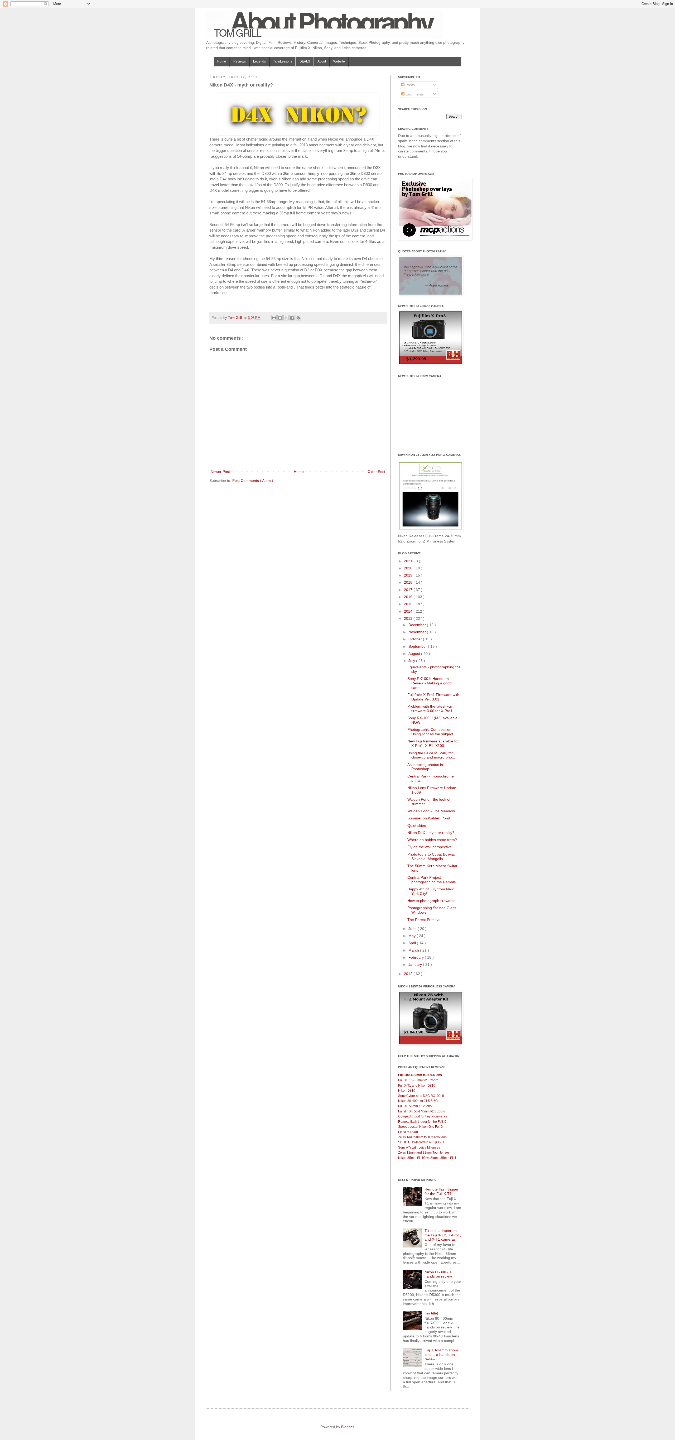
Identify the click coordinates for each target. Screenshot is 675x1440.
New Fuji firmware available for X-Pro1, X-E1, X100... (433, 743)
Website (339, 61)
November (417, 632)
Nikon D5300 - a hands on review (438, 1274)
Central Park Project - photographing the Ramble (431, 879)
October (415, 639)
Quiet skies (416, 825)
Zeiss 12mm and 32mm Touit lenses (424, 1152)
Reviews (239, 61)
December (417, 625)
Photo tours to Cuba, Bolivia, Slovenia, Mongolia (431, 856)
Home (221, 61)
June (413, 929)
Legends (259, 61)
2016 (408, 597)
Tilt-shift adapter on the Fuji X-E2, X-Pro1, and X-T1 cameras (443, 1235)
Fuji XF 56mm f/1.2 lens (415, 1106)
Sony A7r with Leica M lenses (419, 1147)
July (412, 661)
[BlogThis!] (280, 317)
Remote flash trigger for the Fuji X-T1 (442, 1191)
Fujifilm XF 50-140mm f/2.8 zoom (421, 1111)
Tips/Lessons (282, 61)
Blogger (347, 1427)
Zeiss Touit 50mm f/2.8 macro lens (422, 1137)
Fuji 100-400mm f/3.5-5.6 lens (420, 1075)
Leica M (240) (408, 1132)
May (412, 936)
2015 (408, 604)
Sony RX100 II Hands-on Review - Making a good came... (429, 683)
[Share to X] (286, 317)
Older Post (376, 471)
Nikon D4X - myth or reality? (430, 833)
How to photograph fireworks (431, 901)
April (412, 943)
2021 (408, 561)
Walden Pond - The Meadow (431, 811)
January (415, 964)
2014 (408, 611)
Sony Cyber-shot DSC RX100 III (421, 1096)
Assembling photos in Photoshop (425, 766)
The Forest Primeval (424, 920)
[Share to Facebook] (292, 317)
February (416, 957)
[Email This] (274, 317)
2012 (408, 974)
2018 (408, 582)
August (414, 653)
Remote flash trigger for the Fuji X (422, 1122)
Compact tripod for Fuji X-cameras (422, 1116)
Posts (409, 85)
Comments (414, 94)
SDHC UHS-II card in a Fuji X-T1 (421, 1142)
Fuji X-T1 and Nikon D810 (416, 1085)
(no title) (431, 1313)
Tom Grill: (236, 318)
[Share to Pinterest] (298, 317)
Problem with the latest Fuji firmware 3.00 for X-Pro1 (429, 708)
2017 (408, 590)
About (321, 61)
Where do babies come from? (432, 840)
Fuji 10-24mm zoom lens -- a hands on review (441, 1354)
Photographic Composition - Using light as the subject (430, 731)
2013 (408, 618)
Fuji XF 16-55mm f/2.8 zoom (418, 1080)
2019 (408, 575)
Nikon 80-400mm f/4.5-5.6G (418, 1101)
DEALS (305, 61)
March (414, 950)
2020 (408, 568)
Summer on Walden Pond (428, 818)
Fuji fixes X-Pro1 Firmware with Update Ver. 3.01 (433, 697)
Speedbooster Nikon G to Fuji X (420, 1127)
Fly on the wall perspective (429, 847)
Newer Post (220, 471)
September (418, 646)
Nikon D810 (406, 1090)
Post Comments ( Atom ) (252, 480)
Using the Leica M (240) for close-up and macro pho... (431, 755)
